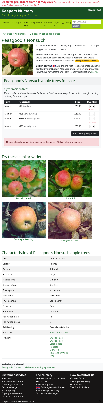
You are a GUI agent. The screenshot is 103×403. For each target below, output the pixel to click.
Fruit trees (26, 24)
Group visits (76, 384)
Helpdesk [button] (35, 22)
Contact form (77, 378)
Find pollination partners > (87, 61)
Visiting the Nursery (80, 381)
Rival (52, 355)
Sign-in (56, 24)
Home (6, 22)
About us (6, 378)
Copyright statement (12, 393)
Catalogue (16, 22)
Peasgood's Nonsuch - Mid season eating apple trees (28, 367)
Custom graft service (12, 384)
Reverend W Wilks (59, 352)
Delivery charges (10, 387)
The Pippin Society (79, 387)
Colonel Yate (56, 343)
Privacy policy (8, 390)
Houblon (54, 346)
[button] (4, 59)
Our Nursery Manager (47, 393)
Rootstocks (41, 381)
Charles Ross (56, 337)
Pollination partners (60, 332)
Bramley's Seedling (23, 239)
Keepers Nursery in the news (50, 378)
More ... (95, 71)
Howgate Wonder (70, 240)
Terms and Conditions (13, 396)
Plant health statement (13, 381)
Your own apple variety (47, 390)
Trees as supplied (45, 384)
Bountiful (70, 198)
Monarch (54, 349)
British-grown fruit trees (52, 387)
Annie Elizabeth (24, 198)
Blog (68, 22)
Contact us (48, 24)
